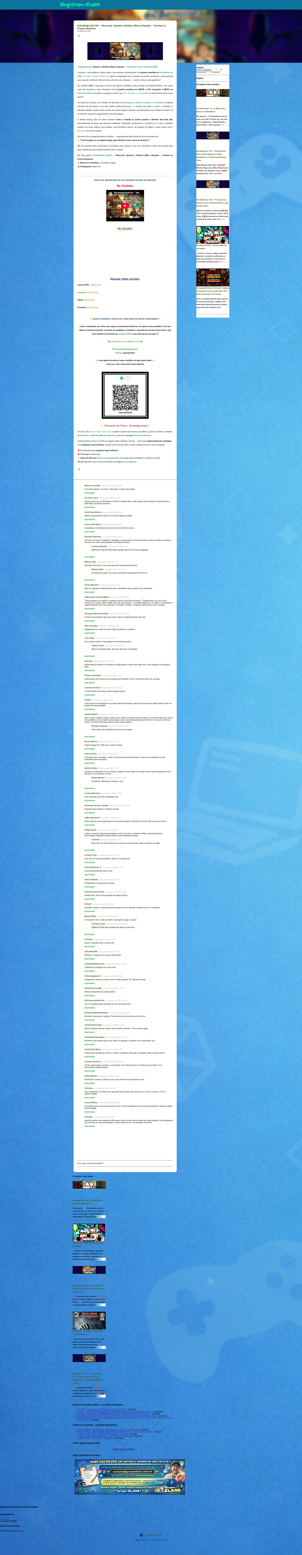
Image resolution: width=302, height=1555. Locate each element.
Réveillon (81, 131)
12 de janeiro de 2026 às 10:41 (112, 976)
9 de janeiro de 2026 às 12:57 (111, 818)
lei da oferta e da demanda (136, 93)
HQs (91, 432)
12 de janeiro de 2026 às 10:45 (112, 1062)
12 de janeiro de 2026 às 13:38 (104, 1088)
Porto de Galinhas (85, 93)
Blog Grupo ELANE (80, 5)
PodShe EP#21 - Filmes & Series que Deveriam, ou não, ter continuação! (108, 1430)
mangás (97, 432)
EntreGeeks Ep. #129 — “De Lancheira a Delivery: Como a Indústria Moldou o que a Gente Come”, (89, 1289)
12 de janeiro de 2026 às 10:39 (103, 904)
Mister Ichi (105, 76)
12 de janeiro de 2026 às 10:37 (108, 855)
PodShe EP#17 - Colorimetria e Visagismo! (95, 1438)
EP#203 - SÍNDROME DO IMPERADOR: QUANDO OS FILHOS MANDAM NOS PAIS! (113, 1414)
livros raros (106, 432)
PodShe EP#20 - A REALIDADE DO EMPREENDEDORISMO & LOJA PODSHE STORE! (115, 1432)
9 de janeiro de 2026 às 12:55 (109, 768)
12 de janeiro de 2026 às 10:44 (111, 1049)
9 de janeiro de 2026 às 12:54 (108, 754)
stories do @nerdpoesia (107, 458)
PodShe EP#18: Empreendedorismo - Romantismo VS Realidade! (105, 1436)
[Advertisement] (188, 101)
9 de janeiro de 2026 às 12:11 (109, 714)
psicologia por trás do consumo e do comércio (143, 103)
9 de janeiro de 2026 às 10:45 (112, 512)
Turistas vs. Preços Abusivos (140, 67)
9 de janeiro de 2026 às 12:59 (107, 830)
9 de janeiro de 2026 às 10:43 (109, 498)
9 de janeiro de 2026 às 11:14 (110, 585)
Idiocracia (87, 67)
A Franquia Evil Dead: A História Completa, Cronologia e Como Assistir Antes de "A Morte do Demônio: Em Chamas (212, 291)
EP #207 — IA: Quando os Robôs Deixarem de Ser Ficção (101, 1410)
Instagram (81, 292)
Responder (89, 493)
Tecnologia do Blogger (152, 1535)
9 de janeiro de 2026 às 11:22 (104, 661)
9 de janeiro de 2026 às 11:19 (119, 614)
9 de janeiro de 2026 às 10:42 (112, 486)
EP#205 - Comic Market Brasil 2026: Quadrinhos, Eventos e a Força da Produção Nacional (115, 1412)
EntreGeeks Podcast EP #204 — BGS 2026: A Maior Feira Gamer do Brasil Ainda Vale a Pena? (117, 1416)
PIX (113, 349)
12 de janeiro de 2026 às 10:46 (109, 1076)
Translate (216, 72)
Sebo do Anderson (142, 435)
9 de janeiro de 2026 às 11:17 (120, 597)
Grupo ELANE (124, 334)
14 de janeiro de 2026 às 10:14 (104, 1117)
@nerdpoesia (109, 435)
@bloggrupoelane (123, 1449)
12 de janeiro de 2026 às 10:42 (119, 1013)
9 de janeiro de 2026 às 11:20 (115, 569)
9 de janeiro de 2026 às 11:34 (103, 700)
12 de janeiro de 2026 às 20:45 (109, 1103)
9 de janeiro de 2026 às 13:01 (111, 840)
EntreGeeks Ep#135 (103, 155)
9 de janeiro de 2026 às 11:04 (112, 537)
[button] (78, 36)
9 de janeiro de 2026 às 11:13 (107, 562)
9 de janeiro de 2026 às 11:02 (111, 524)
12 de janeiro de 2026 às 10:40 (104, 939)
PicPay (118, 353)
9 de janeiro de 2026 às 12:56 (119, 805)
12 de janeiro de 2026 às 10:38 (109, 880)
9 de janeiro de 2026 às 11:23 (112, 675)
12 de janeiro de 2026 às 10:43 (113, 1025)
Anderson (84, 435)
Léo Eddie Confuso (91, 76)
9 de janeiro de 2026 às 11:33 (115, 646)
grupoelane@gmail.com (127, 349)
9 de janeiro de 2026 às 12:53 (118, 726)
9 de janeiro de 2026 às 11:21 (105, 638)
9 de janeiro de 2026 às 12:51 (108, 742)
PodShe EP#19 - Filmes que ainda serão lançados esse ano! (102, 1434)
